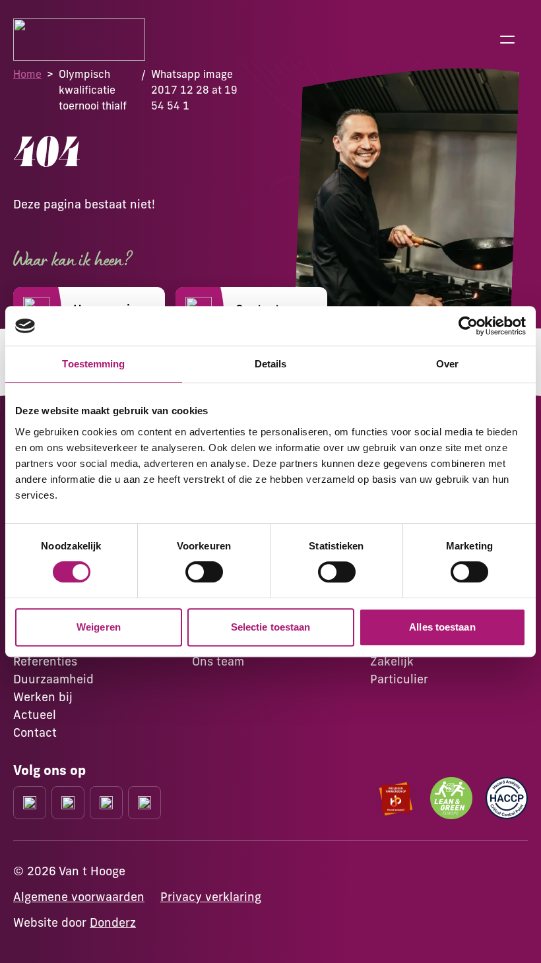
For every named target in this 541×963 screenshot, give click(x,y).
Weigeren (99, 627)
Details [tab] (271, 363)
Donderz (113, 922)
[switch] (204, 571)
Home (27, 73)
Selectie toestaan (271, 627)
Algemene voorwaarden (78, 896)
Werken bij (43, 696)
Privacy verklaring (210, 896)
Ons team (218, 661)
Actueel (34, 714)
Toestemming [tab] (93, 363)
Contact (35, 732)
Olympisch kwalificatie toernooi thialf (93, 89)
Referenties (45, 661)
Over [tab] (447, 363)
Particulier (399, 679)
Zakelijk (392, 661)
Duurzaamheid (53, 679)
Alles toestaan (442, 627)
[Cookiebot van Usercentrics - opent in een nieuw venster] (468, 326)
